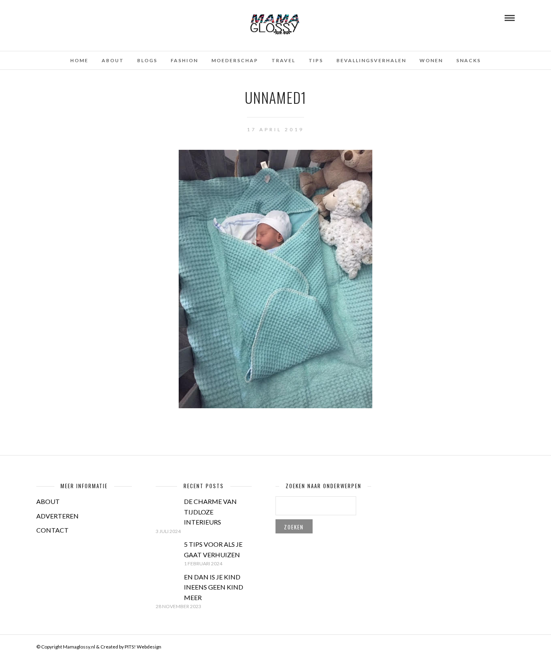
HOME (79, 60)
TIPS (316, 60)
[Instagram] (72, 17)
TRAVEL (283, 60)
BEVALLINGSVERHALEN (371, 60)
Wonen (431, 60)
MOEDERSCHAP (234, 60)
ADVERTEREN (57, 516)
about (113, 60)
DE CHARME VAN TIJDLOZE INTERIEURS (210, 511)
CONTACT (52, 530)
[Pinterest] (61, 17)
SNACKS (468, 60)
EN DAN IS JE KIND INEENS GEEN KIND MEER (213, 587)
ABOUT (48, 501)
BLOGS (147, 60)
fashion (184, 60)
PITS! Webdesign (143, 647)
